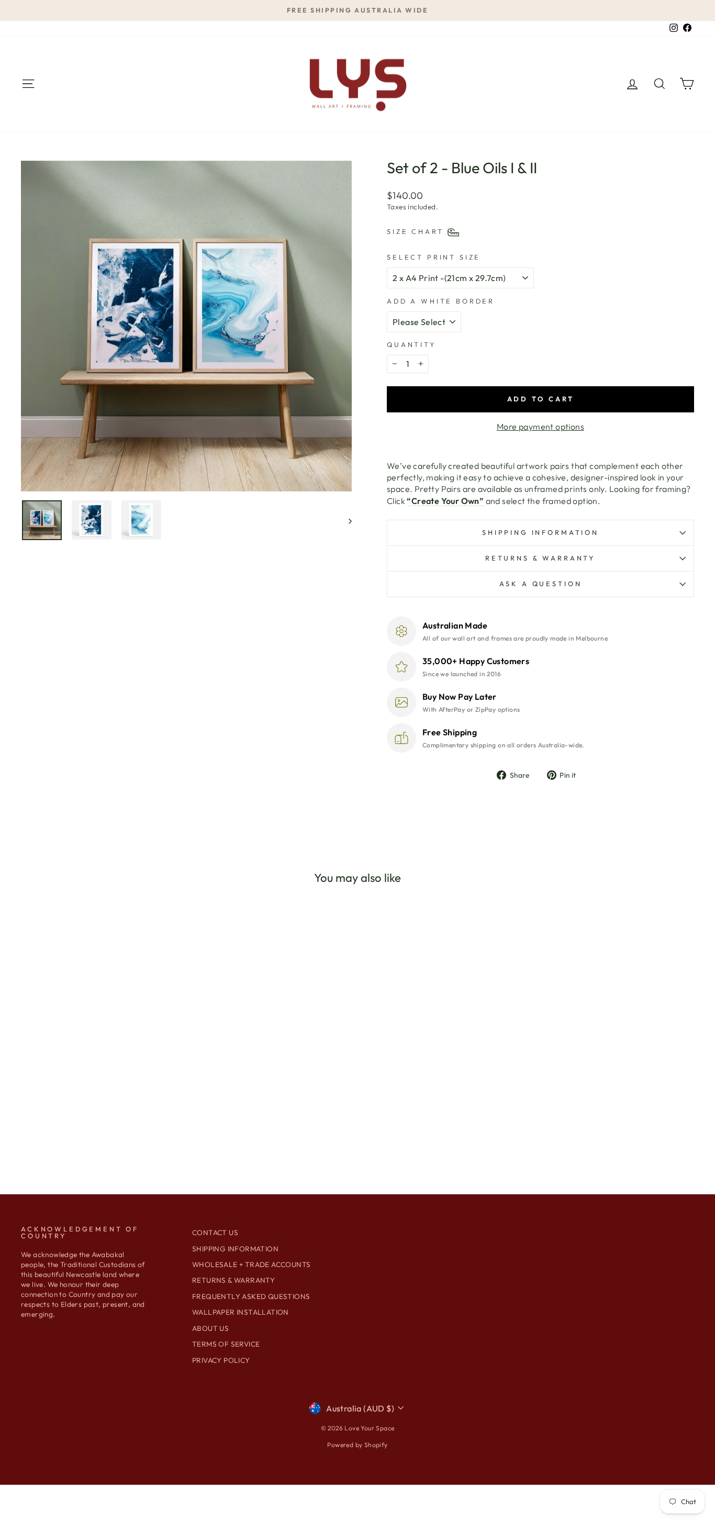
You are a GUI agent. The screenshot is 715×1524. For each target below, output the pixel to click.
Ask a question (540, 583)
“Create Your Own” (446, 501)
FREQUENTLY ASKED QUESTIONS (251, 1296)
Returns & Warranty (540, 558)
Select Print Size (434, 257)
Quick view (100, 1057)
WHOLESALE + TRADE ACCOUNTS (251, 1264)
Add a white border (441, 301)
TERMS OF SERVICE (226, 1344)
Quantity (411, 344)
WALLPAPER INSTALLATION (240, 1312)
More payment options (540, 426)
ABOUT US (210, 1328)
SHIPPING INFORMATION (540, 532)
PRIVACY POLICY (221, 1360)
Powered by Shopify (357, 1445)
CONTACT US (215, 1232)
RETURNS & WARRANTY (233, 1280)
